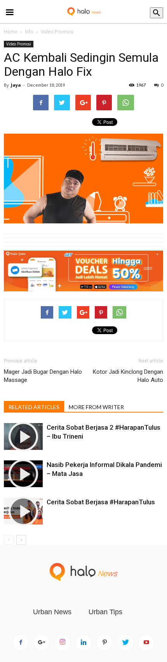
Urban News (52, 612)
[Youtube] (146, 642)
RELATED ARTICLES (34, 407)
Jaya (16, 85)
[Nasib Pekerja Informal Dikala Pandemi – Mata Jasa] (23, 473)
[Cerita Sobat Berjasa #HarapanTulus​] (23, 511)
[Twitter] (125, 642)
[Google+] (41, 642)
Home (10, 31)
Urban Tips (105, 612)
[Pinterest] (104, 642)
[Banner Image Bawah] (83, 271)
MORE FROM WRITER (96, 407)
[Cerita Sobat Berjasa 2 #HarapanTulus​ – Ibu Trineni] (23, 436)
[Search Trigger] (156, 12)
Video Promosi (57, 31)
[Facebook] (20, 642)
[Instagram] (62, 642)
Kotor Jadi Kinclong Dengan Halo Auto (128, 375)
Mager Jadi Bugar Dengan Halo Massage (43, 375)
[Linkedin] (83, 642)
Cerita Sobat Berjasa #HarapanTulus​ (101, 502)
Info (29, 31)
